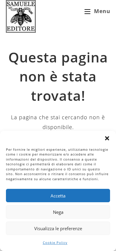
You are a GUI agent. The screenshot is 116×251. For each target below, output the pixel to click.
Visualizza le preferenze (58, 228)
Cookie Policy (55, 242)
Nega (58, 212)
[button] (107, 138)
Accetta (58, 196)
